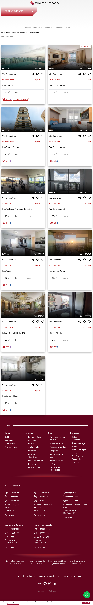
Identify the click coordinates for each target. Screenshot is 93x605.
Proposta (54, 450)
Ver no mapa (10, 515)
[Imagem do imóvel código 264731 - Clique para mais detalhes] (23, 57)
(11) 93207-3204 (13, 529)
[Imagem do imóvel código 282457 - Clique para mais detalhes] (23, 181)
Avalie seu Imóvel (35, 447)
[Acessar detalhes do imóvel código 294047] (70, 282)
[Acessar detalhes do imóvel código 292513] (70, 96)
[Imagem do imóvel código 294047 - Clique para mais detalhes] (70, 243)
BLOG (7, 437)
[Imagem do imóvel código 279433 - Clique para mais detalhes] (23, 119)
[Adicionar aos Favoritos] (42, 74)
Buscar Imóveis (34, 437)
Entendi (86, 603)
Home (7, 433)
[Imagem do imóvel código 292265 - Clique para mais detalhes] (23, 305)
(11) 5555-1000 (71, 496)
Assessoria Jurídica (58, 447)
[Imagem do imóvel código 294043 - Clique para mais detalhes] (70, 119)
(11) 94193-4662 (43, 529)
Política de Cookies (13, 604)
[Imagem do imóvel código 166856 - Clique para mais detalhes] (70, 181)
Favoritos (32, 450)
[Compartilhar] (33, 74)
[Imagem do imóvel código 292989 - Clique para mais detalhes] (23, 368)
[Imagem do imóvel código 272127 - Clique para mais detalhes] (23, 243)
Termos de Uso (11, 447)
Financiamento (56, 443)
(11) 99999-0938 (13, 496)
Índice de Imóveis (35, 460)
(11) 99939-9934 (43, 496)
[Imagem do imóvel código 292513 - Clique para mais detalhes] (70, 57)
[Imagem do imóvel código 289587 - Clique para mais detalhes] (70, 305)
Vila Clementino (9, 74)
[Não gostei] (37, 74)
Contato (75, 462)
